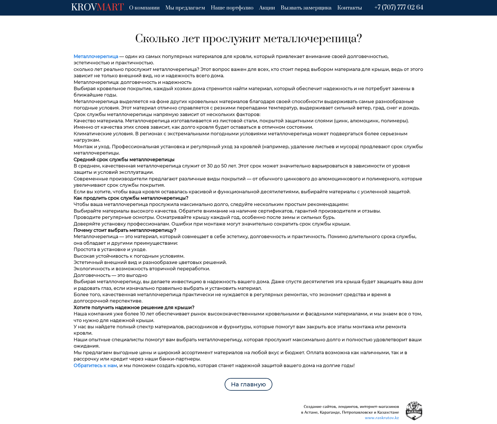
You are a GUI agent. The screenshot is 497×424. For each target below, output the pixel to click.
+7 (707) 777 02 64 (398, 7)
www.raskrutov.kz (382, 417)
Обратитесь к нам (95, 365)
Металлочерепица (96, 56)
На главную (248, 384)
